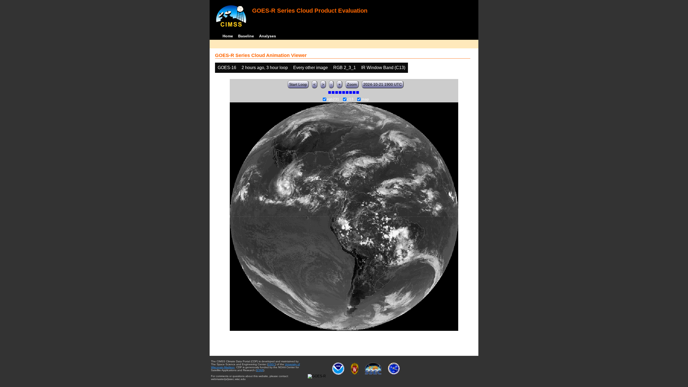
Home (228, 36)
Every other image (310, 67)
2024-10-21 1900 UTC (382, 84)
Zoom (352, 84)
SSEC (271, 364)
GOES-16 (227, 67)
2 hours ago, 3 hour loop (265, 67)
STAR (259, 370)
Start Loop (298, 84)
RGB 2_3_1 (344, 67)
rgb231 (333, 99)
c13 (350, 99)
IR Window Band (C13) (383, 67)
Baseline (246, 36)
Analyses (267, 36)
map (365, 99)
